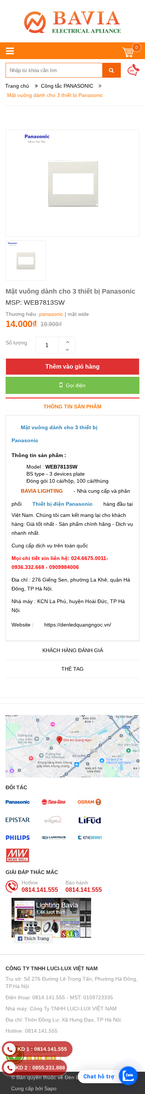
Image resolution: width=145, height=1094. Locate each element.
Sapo (50, 1088)
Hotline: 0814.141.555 (32, 1031)
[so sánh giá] (72, 1055)
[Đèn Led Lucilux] (72, 22)
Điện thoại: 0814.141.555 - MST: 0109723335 (59, 997)
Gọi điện (75, 385)
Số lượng (16, 343)
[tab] (72, 406)
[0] (128, 54)
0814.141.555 (40, 890)
